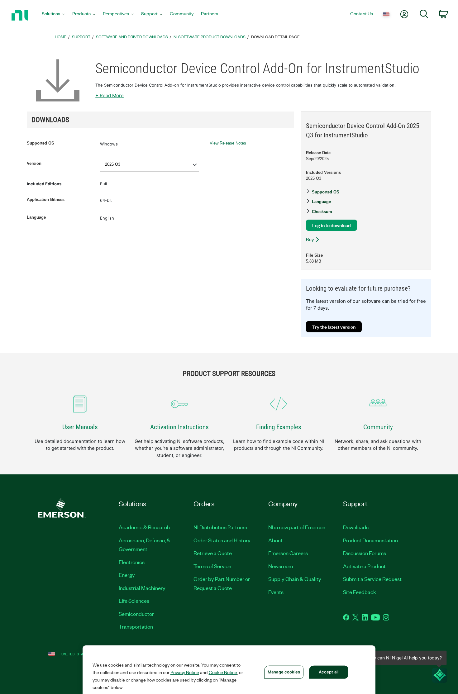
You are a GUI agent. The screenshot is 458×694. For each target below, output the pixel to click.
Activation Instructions (179, 427)
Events (276, 591)
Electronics (132, 562)
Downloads (356, 527)
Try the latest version (333, 326)
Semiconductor (136, 613)
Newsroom (280, 566)
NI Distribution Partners (220, 527)
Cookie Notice (223, 672)
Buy (310, 239)
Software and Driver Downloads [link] (132, 37)
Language (36, 217)
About (275, 540)
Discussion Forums (364, 552)
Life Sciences (134, 600)
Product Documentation (370, 540)
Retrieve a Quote (212, 552)
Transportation (136, 626)
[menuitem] (53, 15)
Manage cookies (284, 671)
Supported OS (40, 143)
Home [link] (60, 37)
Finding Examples (278, 427)
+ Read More (109, 95)
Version (34, 163)
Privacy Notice (184, 672)
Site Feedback (359, 591)
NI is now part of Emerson (296, 527)
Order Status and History (221, 540)
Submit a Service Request (372, 578)
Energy (127, 574)
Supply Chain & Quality (294, 578)
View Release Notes (228, 143)
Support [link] (81, 37)
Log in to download (331, 225)
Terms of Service (212, 566)
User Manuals (80, 427)
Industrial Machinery (142, 587)
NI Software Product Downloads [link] (210, 37)
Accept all (328, 671)
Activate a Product (364, 566)
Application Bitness (45, 199)
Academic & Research (144, 527)
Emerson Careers (288, 552)
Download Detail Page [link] (275, 37)
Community (378, 427)
